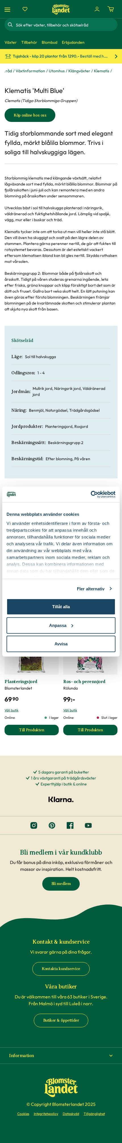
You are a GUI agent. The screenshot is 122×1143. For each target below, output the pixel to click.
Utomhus (57, 70)
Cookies (23, 1114)
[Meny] (8, 9)
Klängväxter (79, 70)
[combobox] (66, 24)
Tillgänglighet (94, 1114)
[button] (61, 1056)
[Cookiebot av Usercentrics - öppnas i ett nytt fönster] (90, 494)
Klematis (101, 70)
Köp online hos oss (30, 115)
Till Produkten (39, 731)
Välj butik (11, 710)
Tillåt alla (61, 606)
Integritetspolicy (46, 1114)
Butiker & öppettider (61, 1020)
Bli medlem (61, 884)
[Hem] (61, 9)
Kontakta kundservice (61, 969)
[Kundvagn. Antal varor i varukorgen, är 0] (110, 9)
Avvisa (61, 643)
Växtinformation (30, 70)
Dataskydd (71, 1114)
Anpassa (57, 625)
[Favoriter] (25, 9)
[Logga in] (97, 9)
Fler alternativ (91, 588)
